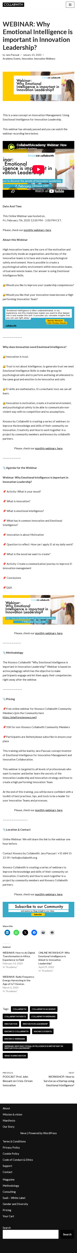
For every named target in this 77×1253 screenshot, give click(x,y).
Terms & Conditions (14, 1141)
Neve (23, 1133)
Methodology (11, 1185)
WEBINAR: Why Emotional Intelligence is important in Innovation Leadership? (33, 1047)
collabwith (19, 1009)
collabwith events (15, 1016)
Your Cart (8, 1216)
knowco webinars (14, 1039)
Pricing (7, 1210)
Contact (7, 1172)
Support (7, 1165)
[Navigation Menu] (70, 5)
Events (17, 58)
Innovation (27, 58)
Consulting (9, 1191)
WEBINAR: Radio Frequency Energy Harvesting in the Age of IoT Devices (18, 980)
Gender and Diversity (15, 1204)
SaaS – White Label (14, 1197)
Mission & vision (12, 1114)
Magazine (9, 1179)
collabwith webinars (43, 1016)
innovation (10, 1024)
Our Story (9, 1126)
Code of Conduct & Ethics (18, 1159)
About (6, 1108)
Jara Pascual (12, 54)
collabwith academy (44, 1009)
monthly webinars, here (37, 230)
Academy (8, 58)
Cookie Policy (11, 1153)
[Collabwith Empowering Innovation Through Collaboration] (13, 5)
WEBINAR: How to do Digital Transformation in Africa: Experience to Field (19, 956)
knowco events (43, 1031)
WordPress (50, 1133)
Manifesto (9, 1120)
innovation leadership (35, 1024)
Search (7, 1227)
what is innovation (15, 1055)
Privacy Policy (11, 1147)
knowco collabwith (16, 1031)
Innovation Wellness (44, 58)
